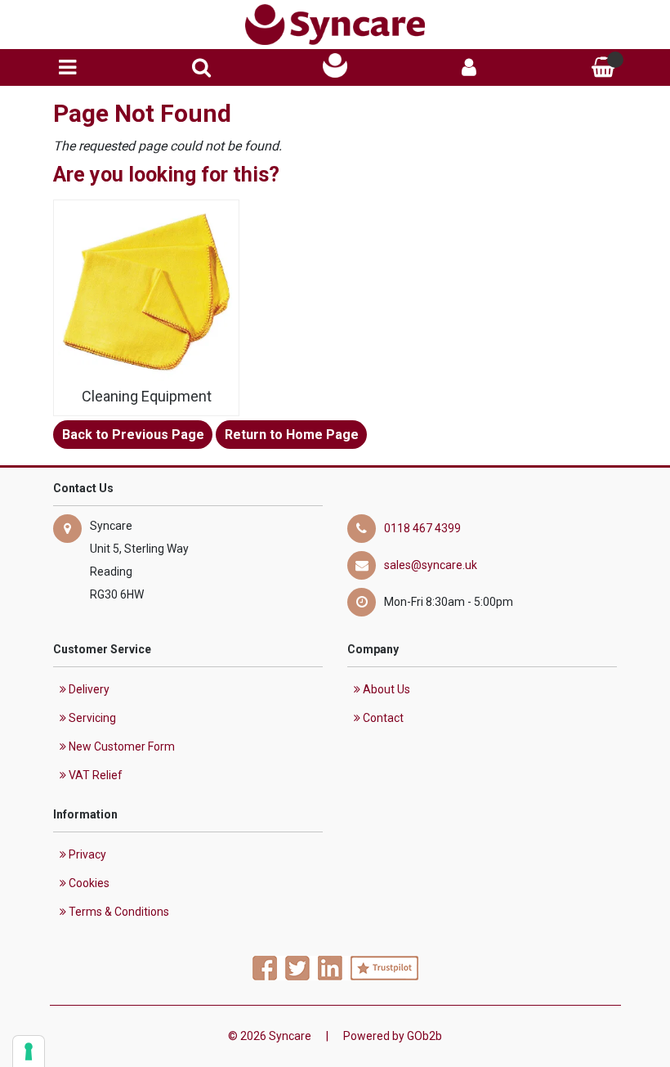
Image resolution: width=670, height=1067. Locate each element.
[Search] (201, 67)
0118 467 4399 (422, 528)
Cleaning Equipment (147, 396)
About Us (385, 689)
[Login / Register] (469, 67)
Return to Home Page (292, 434)
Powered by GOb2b (392, 1035)
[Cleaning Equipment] (146, 292)
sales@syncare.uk (430, 565)
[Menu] (67, 67)
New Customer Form (120, 746)
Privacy (86, 854)
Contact (382, 717)
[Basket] (603, 67)
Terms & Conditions (117, 911)
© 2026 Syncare (269, 1035)
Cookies (87, 883)
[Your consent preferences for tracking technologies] (28, 1051)
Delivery (87, 689)
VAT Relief (94, 775)
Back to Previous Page (133, 434)
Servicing (91, 717)
